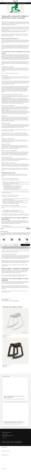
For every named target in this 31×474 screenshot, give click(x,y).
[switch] (12, 239)
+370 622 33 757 (4, 436)
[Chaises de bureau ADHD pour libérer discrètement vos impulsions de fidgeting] (15, 389)
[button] (2, 1)
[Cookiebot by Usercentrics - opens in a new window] (27, 228)
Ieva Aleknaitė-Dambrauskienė (15, 300)
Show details (27, 242)
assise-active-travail (6, 378)
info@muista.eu (4, 437)
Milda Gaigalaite (6, 299)
